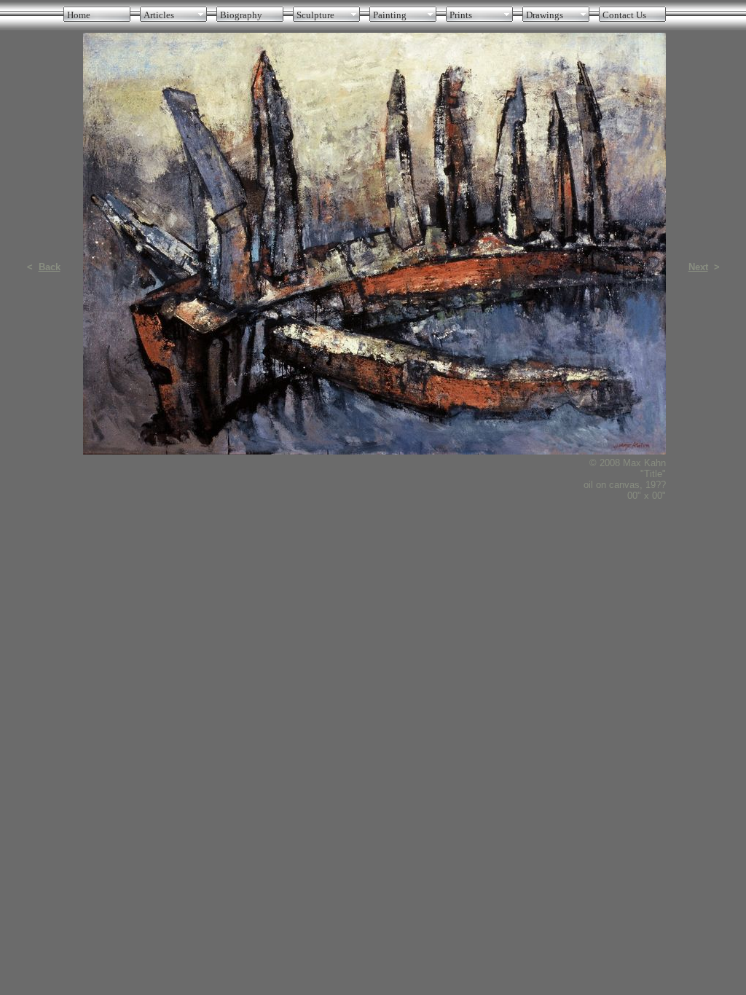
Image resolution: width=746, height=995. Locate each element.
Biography (241, 14)
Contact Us (624, 14)
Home (78, 14)
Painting (390, 14)
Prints (460, 14)
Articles (159, 14)
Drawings (544, 14)
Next (698, 266)
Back (49, 266)
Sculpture (315, 14)
